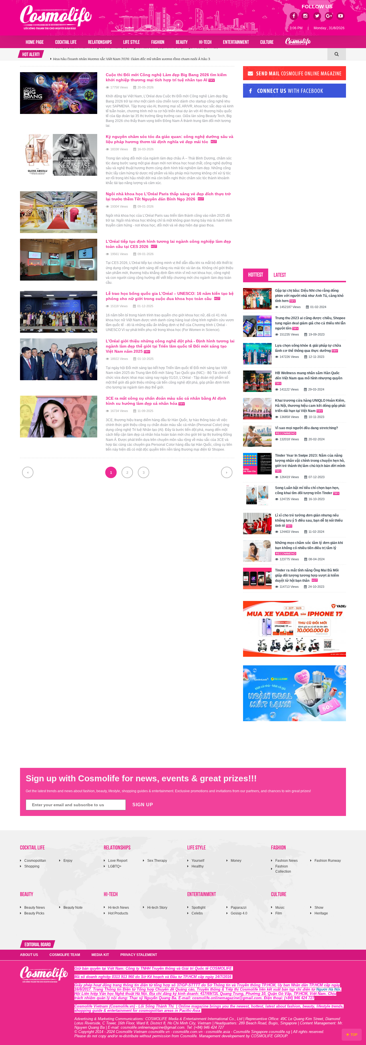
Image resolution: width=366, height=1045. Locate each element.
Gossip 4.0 (239, 913)
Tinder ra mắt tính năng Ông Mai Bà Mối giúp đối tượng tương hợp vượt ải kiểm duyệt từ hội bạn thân (307, 575)
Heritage (321, 913)
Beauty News (34, 908)
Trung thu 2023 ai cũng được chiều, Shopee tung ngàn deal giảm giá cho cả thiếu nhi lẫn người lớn (310, 323)
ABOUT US (29, 955)
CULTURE (267, 41)
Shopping (31, 866)
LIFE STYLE (131, 41)
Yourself (198, 861)
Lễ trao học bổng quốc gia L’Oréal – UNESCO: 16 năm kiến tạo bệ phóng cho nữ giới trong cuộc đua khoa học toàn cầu (170, 296)
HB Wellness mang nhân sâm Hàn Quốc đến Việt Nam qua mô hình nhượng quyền (308, 375)
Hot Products (118, 913)
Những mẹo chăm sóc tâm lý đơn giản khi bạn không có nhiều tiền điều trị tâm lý (309, 545)
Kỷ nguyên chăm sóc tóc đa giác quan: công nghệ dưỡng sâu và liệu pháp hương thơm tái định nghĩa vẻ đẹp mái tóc (169, 139)
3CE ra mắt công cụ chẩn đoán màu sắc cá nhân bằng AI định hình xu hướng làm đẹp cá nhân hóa (166, 401)
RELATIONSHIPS (100, 41)
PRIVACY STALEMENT (138, 955)
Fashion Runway (328, 861)
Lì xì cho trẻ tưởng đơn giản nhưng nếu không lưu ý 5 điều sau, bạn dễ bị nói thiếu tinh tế (309, 520)
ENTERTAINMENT (236, 41)
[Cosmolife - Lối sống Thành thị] (56, 17)
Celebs (197, 913)
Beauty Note (73, 908)
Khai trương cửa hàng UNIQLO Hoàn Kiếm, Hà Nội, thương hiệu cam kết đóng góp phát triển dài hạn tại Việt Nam (310, 406)
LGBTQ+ (115, 866)
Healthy (198, 866)
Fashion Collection (283, 868)
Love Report (117, 861)
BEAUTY (182, 41)
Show (319, 908)
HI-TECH (205, 41)
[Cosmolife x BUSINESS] (298, 42)
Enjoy (67, 861)
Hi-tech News (118, 908)
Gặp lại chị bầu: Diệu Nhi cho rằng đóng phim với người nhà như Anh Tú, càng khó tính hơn (309, 296)
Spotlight (198, 908)
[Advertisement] (286, 141)
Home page (35, 41)
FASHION (157, 41)
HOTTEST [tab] (255, 274)
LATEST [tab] (280, 274)
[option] (188, 54)
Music (280, 908)
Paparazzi (238, 908)
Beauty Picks (34, 913)
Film (278, 913)
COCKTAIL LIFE (66, 41)
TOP (353, 1035)
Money (236, 861)
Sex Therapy (157, 861)
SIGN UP (142, 804)
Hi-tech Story (157, 908)
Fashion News (286, 861)
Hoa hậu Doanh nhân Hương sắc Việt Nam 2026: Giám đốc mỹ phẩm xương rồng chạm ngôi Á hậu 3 (131, 54)
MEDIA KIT (100, 955)
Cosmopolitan (35, 861)
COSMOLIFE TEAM (64, 955)
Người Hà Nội (328, 989)
